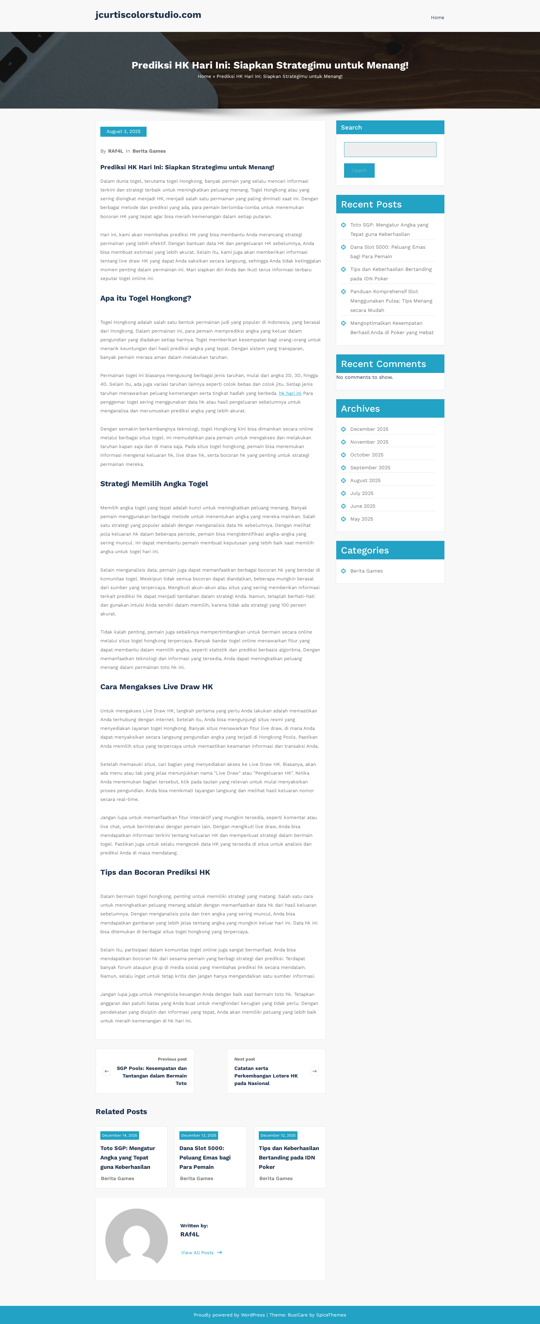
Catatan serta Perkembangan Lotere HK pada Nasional (266, 1075)
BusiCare (298, 1315)
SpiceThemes (330, 1315)
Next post (244, 1059)
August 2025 (365, 480)
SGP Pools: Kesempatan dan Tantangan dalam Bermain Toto (152, 1075)
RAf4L (115, 151)
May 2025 (361, 519)
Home (437, 17)
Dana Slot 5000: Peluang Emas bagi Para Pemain (205, 1157)
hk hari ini (290, 393)
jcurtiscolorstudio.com (148, 14)
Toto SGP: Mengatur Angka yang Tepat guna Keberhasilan (127, 1157)
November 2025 (369, 442)
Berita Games (149, 151)
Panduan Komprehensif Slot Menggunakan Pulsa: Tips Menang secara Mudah (391, 300)
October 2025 (366, 455)
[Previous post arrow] (107, 1071)
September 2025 (370, 468)
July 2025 (361, 493)
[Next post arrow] (314, 1071)
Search (351, 127)
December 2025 (369, 429)
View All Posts (198, 1252)
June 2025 (362, 506)
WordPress (253, 1315)
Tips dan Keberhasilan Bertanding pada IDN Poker (289, 1157)
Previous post (172, 1059)
